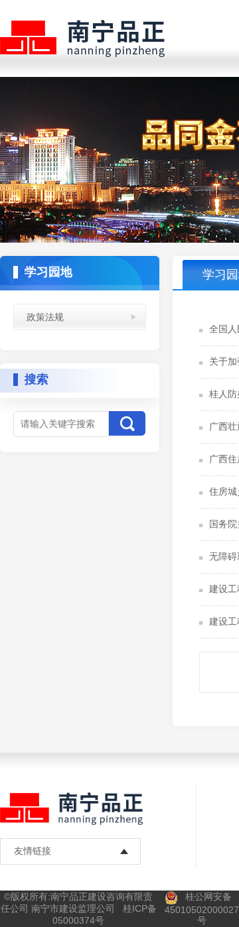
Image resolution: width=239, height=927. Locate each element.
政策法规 (45, 317)
